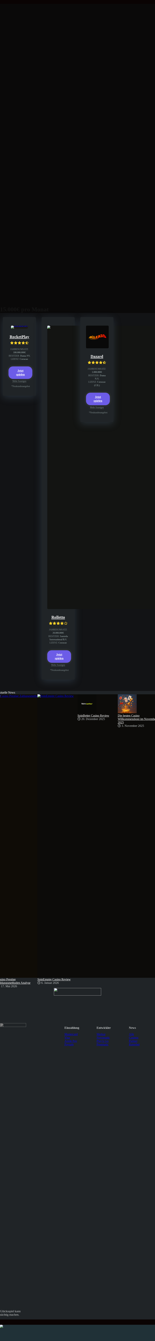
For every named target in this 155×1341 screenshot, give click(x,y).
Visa (67, 1037)
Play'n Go (102, 1041)
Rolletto (58, 617)
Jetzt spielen (20, 372)
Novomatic (103, 1037)
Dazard (97, 356)
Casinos (133, 1037)
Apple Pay (70, 1041)
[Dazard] (97, 347)
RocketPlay (19, 336)
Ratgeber (134, 1044)
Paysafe (69, 1044)
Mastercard (71, 1034)
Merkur (101, 1034)
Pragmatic (102, 1044)
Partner (133, 1041)
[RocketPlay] (19, 325)
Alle (131, 1034)
